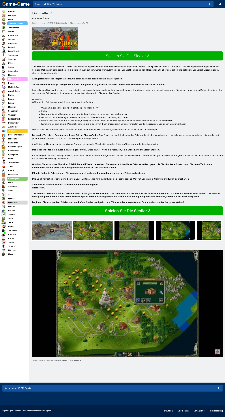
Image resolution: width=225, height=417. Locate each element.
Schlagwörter (199, 411)
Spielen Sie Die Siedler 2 (127, 56)
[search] (210, 4)
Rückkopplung (216, 411)
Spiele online (183, 411)
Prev (36, 230)
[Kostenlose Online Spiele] (16, 4)
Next (218, 230)
